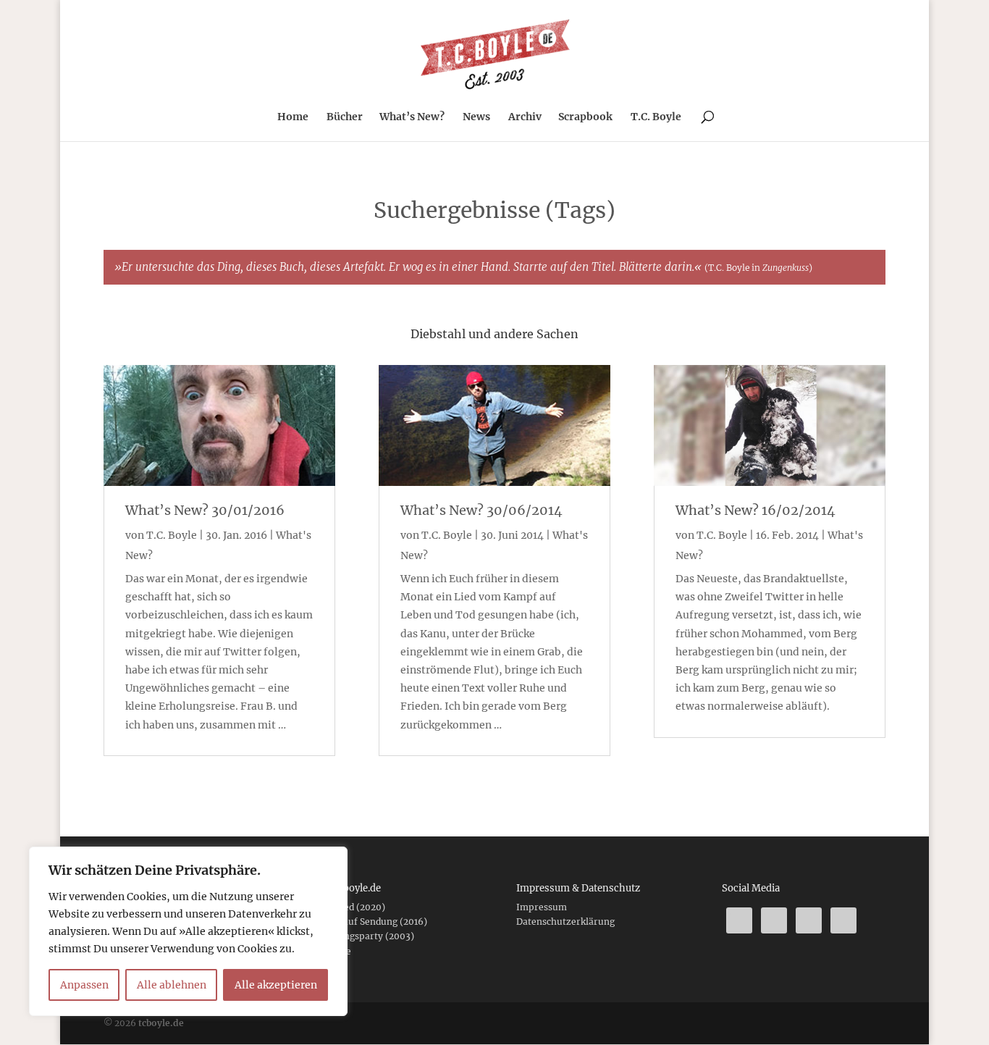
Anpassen (84, 984)
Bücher (345, 117)
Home (292, 117)
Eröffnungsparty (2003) (362, 936)
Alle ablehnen (171, 984)
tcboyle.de (161, 1022)
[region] (188, 931)
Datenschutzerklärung (565, 921)
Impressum (541, 907)
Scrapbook (585, 117)
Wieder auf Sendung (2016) (368, 921)
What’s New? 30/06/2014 (481, 510)
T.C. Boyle (656, 117)
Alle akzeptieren (276, 984)
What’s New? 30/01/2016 (205, 510)
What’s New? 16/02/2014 (756, 510)
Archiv (525, 117)
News (476, 117)
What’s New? (412, 117)
